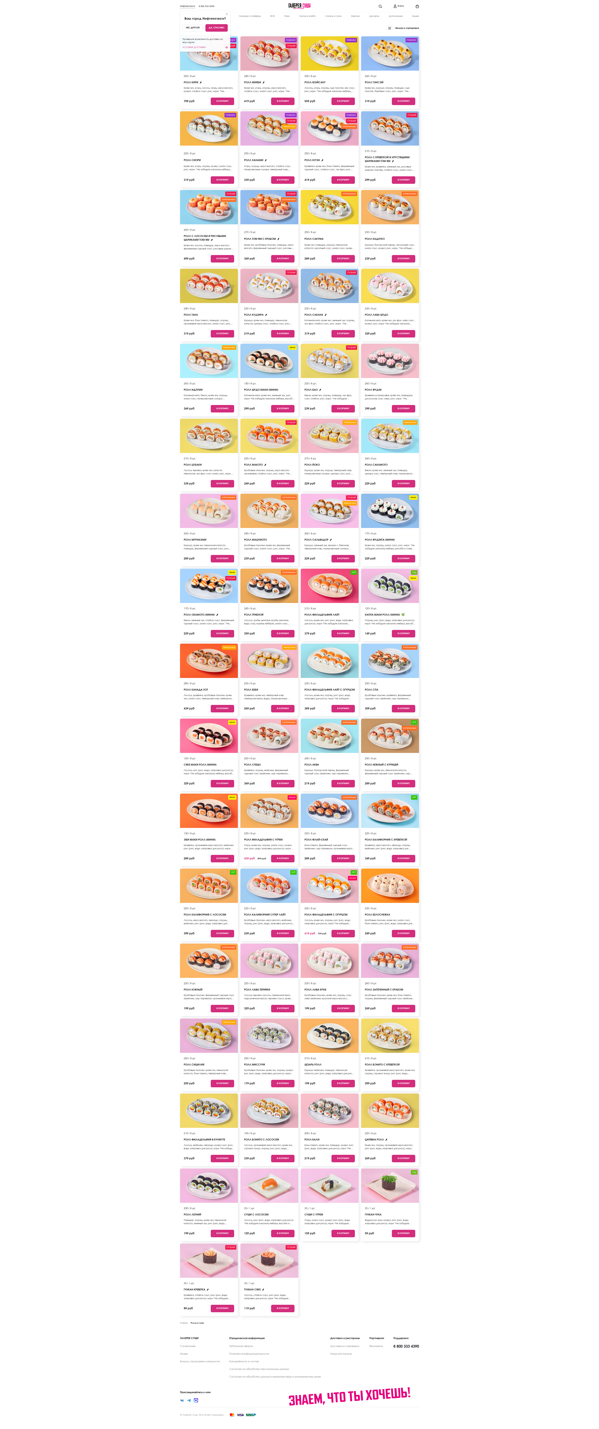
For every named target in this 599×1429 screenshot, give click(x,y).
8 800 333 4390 (206, 6)
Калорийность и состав (244, 1361)
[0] (413, 6)
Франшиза (376, 1346)
